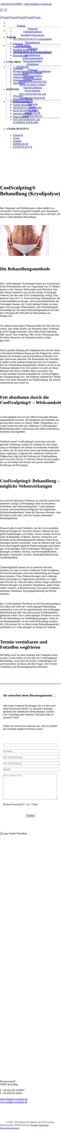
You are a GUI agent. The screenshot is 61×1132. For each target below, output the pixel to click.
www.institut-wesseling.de (13, 1102)
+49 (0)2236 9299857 (11, 4)
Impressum (43, 1125)
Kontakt (34, 1125)
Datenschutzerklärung (9, 1128)
